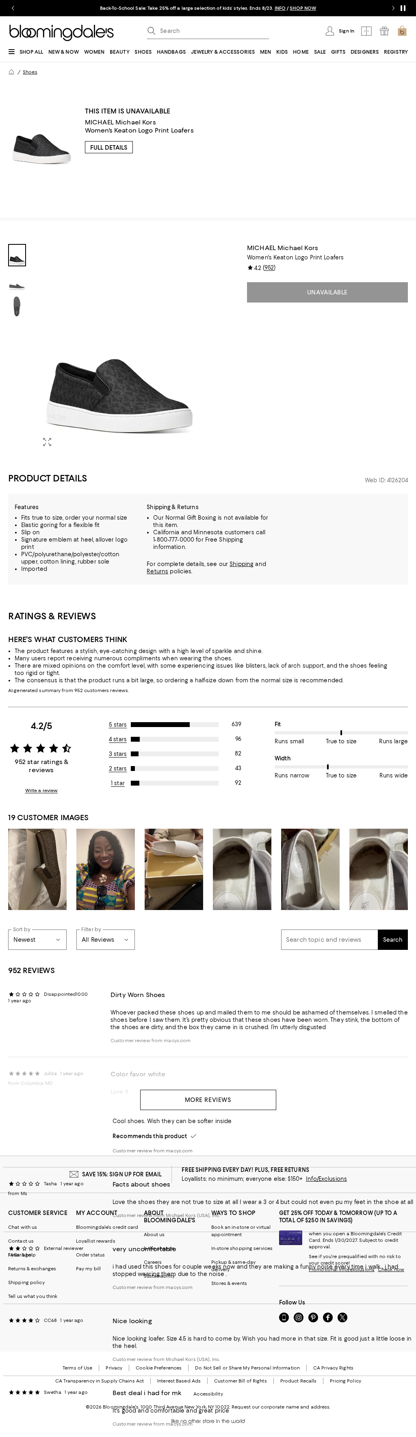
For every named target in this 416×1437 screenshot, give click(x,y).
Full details (109, 147)
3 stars (118, 754)
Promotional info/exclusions (342, 1269)
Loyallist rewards (95, 1241)
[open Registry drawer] (384, 31)
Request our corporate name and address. (281, 1407)
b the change (159, 1248)
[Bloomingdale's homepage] (11, 72)
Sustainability (159, 1276)
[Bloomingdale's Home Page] (61, 33)
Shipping (242, 564)
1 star (118, 783)
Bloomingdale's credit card (107, 1227)
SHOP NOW (303, 8)
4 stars (118, 739)
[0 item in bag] (402, 31)
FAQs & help (22, 1255)
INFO (280, 8)
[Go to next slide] (393, 8)
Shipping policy (26, 1282)
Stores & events (229, 1283)
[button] (105, 348)
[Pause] (403, 8)
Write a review (41, 790)
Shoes (30, 72)
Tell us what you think (32, 1296)
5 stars (118, 724)
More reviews (208, 1100)
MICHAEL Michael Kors (120, 122)
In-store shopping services (242, 1248)
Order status (90, 1255)
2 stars (118, 768)
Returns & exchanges (32, 1269)
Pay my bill (88, 1269)
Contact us (21, 1241)
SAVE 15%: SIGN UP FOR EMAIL (122, 1174)
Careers (153, 1262)
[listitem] (208, 8)
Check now (391, 1269)
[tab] (17, 255)
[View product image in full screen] (47, 442)
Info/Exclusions (326, 1179)
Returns (157, 571)
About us (154, 1234)
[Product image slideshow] (119, 348)
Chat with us (22, 1227)
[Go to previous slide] (13, 8)
